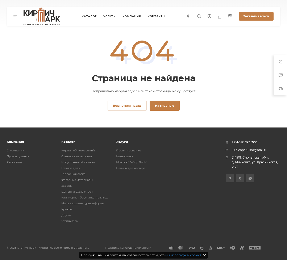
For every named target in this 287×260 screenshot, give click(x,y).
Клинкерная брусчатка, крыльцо (84, 197)
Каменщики (124, 156)
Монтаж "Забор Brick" (131, 162)
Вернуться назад (127, 106)
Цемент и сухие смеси (77, 191)
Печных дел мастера (130, 168)
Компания (15, 142)
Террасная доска (73, 174)
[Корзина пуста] (230, 16)
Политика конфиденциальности (128, 247)
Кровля (66, 209)
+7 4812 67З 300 (244, 142)
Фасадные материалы (77, 179)
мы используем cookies (183, 255)
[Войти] (209, 16)
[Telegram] (230, 178)
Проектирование (128, 150)
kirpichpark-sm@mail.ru (249, 150)
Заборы (66, 185)
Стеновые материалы (76, 156)
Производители (18, 156)
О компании (15, 150)
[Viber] (240, 178)
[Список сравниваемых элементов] (219, 16)
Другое (66, 215)
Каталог (68, 142)
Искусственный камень (78, 162)
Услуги (122, 142)
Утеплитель (69, 221)
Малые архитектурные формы (82, 203)
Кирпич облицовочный (78, 150)
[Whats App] (250, 178)
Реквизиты (14, 162)
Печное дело (70, 168)
